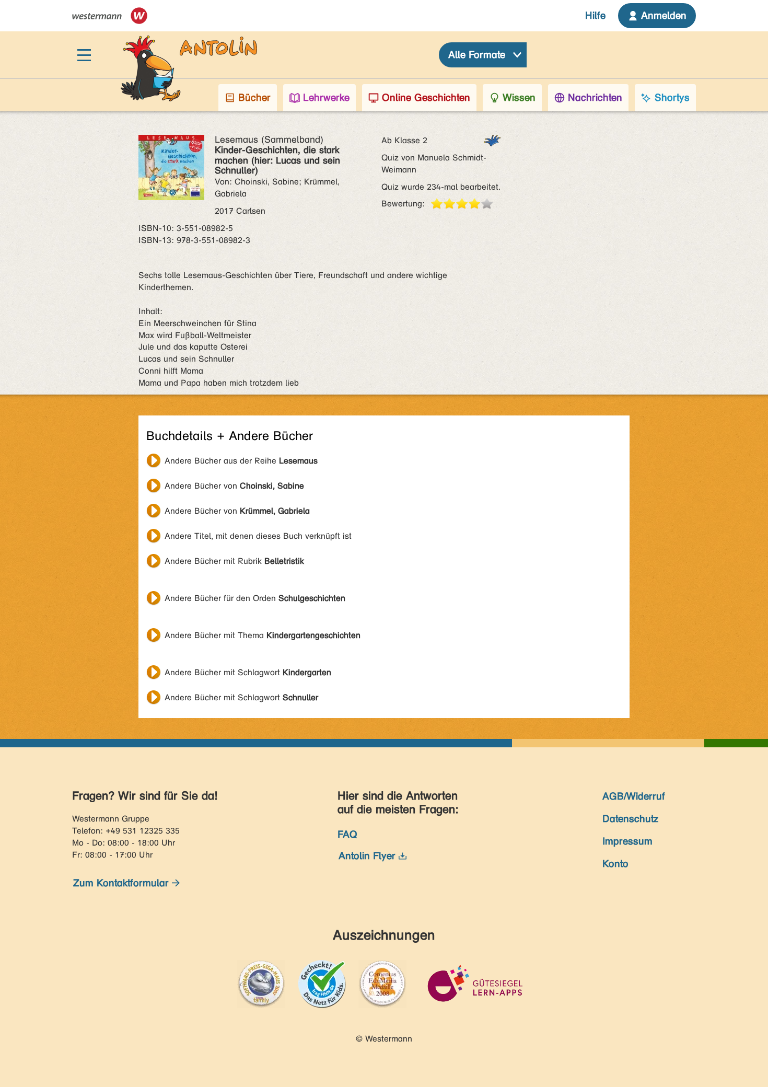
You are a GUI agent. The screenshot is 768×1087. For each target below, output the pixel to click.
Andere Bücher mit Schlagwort (248, 672)
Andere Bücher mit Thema (262, 635)
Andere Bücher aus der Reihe (241, 461)
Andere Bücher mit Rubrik (234, 561)
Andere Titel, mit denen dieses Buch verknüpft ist (258, 536)
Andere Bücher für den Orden (255, 598)
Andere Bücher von (234, 486)
